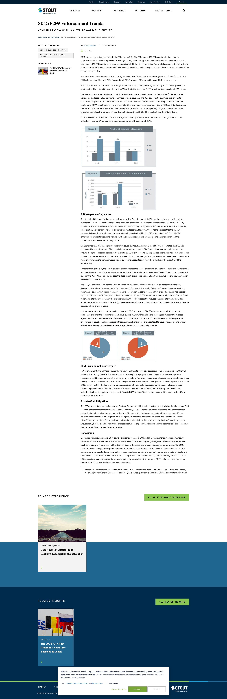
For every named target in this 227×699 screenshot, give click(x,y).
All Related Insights (172, 602)
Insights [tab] (140, 11)
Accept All (137, 689)
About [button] (91, 2)
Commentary (55, 37)
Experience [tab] (119, 11)
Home (40, 37)
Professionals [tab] (164, 11)
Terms (57, 687)
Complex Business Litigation (53, 50)
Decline (156, 689)
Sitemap (42, 687)
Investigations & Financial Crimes (52, 55)
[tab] (49, 11)
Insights (46, 37)
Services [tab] (75, 11)
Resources (141, 2)
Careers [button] (116, 2)
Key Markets (129, 2)
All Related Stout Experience (167, 497)
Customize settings (118, 689)
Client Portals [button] (154, 2)
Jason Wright (89, 45)
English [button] (169, 2)
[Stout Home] (49, 11)
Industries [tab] (96, 11)
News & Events (104, 2)
